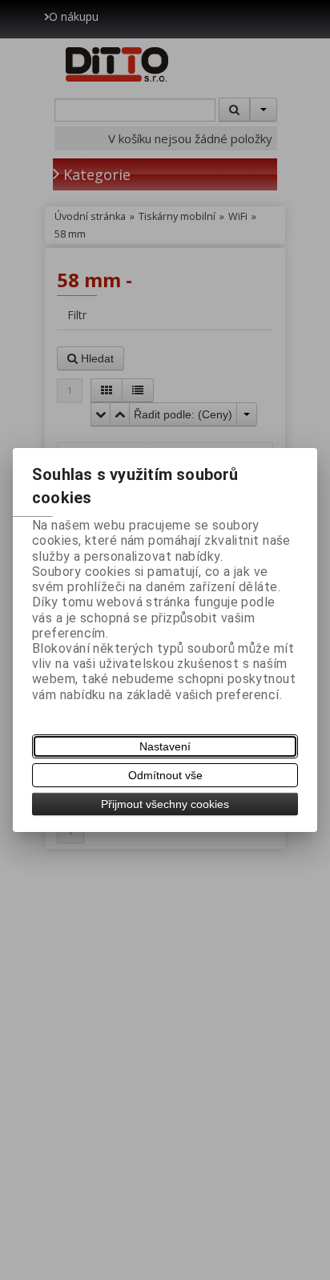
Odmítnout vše (165, 775)
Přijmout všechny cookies (165, 804)
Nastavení (165, 746)
